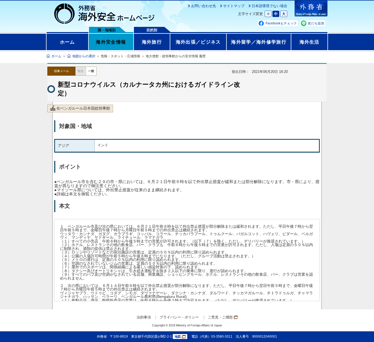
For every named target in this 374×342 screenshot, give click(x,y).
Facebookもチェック (281, 23)
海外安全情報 (111, 41)
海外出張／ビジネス (198, 41)
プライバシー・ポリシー (179, 317)
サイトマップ (233, 6)
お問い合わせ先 (203, 6)
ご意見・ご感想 (220, 317)
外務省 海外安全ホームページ (104, 14)
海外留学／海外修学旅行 (258, 41)
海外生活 (310, 41)
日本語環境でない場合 (269, 6)
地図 (178, 336)
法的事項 (144, 317)
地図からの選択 (83, 56)
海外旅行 (152, 41)
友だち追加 (316, 23)
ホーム (67, 41)
